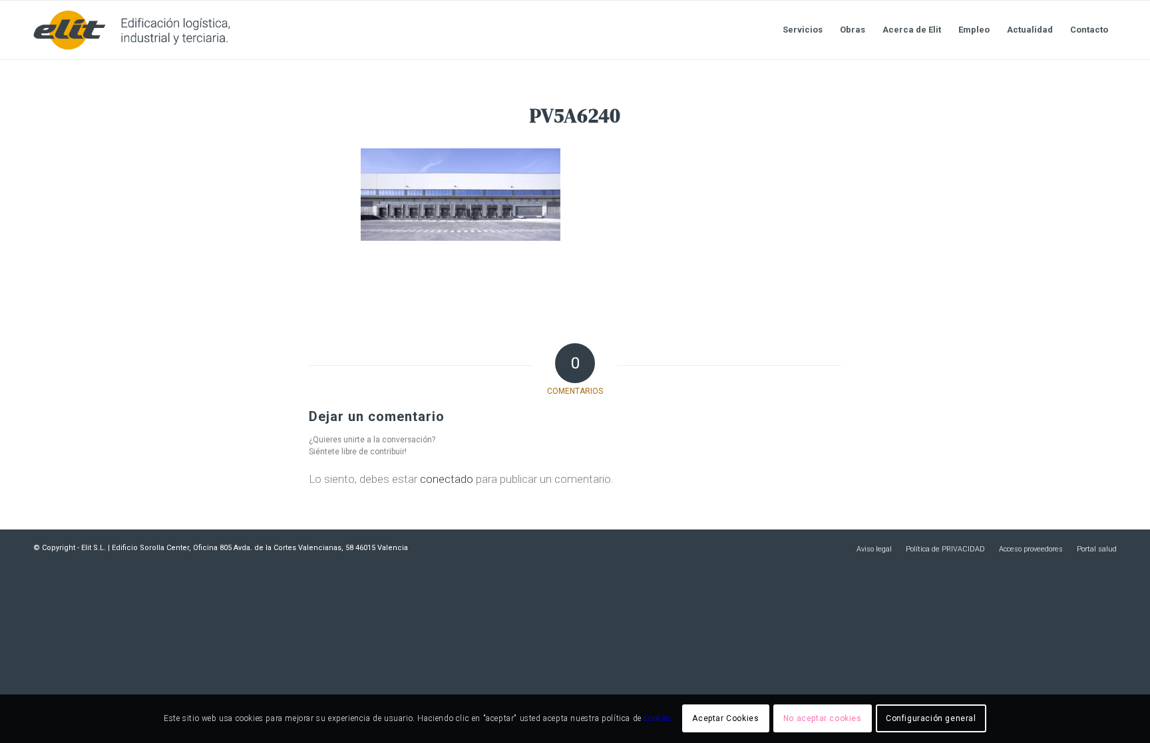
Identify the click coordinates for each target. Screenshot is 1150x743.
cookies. (659, 718)
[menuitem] (802, 30)
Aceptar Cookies (725, 718)
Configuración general (931, 718)
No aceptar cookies (822, 718)
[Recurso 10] (131, 30)
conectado (446, 479)
